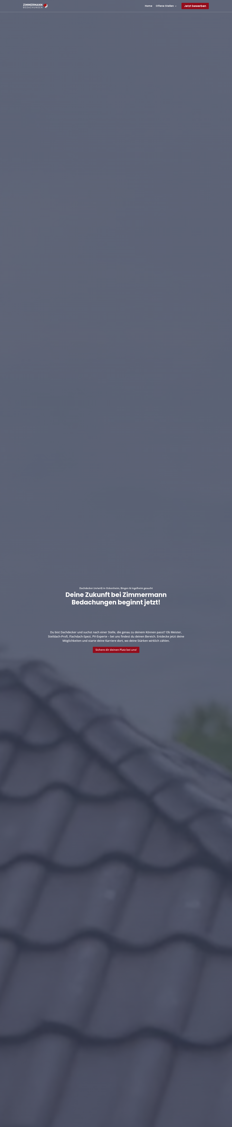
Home (148, 6)
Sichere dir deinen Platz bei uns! (116, 650)
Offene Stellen (165, 6)
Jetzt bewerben (195, 6)
